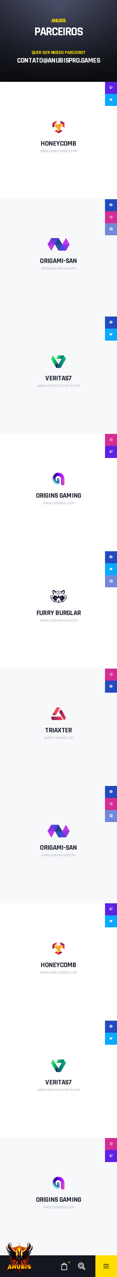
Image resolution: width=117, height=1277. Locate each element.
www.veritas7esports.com (59, 386)
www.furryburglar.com (58, 620)
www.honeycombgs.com (58, 151)
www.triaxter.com (58, 738)
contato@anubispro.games (58, 60)
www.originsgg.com (58, 503)
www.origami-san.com (58, 268)
